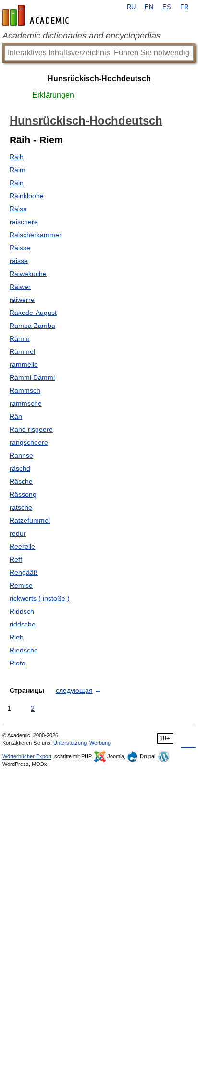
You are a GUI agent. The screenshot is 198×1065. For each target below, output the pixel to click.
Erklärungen (53, 95)
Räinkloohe (27, 196)
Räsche (21, 481)
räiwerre (22, 299)
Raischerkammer (36, 234)
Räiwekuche (28, 273)
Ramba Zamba (32, 325)
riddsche (23, 624)
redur (18, 533)
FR (184, 7)
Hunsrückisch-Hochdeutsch (99, 79)
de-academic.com (37, 15)
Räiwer (20, 286)
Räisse (20, 247)
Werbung (100, 743)
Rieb (17, 637)
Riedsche (24, 650)
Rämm (20, 338)
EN (149, 7)
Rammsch (25, 390)
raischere (24, 222)
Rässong (23, 494)
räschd (20, 468)
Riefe (17, 663)
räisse (19, 260)
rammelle (24, 364)
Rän (16, 416)
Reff (16, 559)
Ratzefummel (30, 520)
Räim (17, 170)
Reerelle (22, 546)
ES (166, 7)
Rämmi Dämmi (32, 377)
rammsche (26, 403)
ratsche (21, 507)
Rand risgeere (31, 429)
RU (131, 7)
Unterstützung (70, 743)
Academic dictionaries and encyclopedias (81, 35)
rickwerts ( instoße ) (40, 598)
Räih (17, 157)
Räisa (18, 209)
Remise (21, 585)
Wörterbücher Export (26, 756)
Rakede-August (33, 312)
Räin (17, 183)
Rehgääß (24, 572)
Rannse (21, 455)
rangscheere (29, 442)
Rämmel (22, 351)
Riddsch (22, 611)
